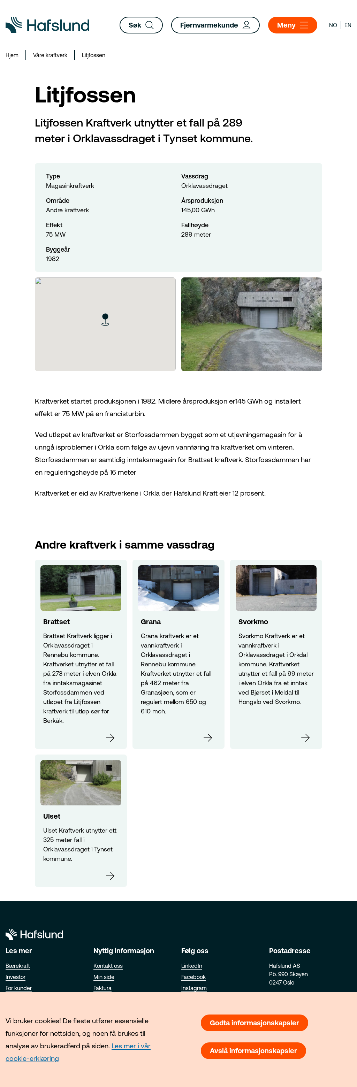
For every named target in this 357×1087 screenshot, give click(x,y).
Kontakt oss (108, 966)
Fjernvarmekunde (209, 25)
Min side (103, 977)
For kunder (19, 988)
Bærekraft (18, 966)
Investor (15, 977)
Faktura (102, 988)
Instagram (194, 988)
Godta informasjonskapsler (254, 1023)
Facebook (193, 977)
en (347, 25)
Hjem (12, 55)
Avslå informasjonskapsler (253, 1051)
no (333, 25)
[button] (105, 318)
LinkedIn (191, 966)
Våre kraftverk (50, 55)
